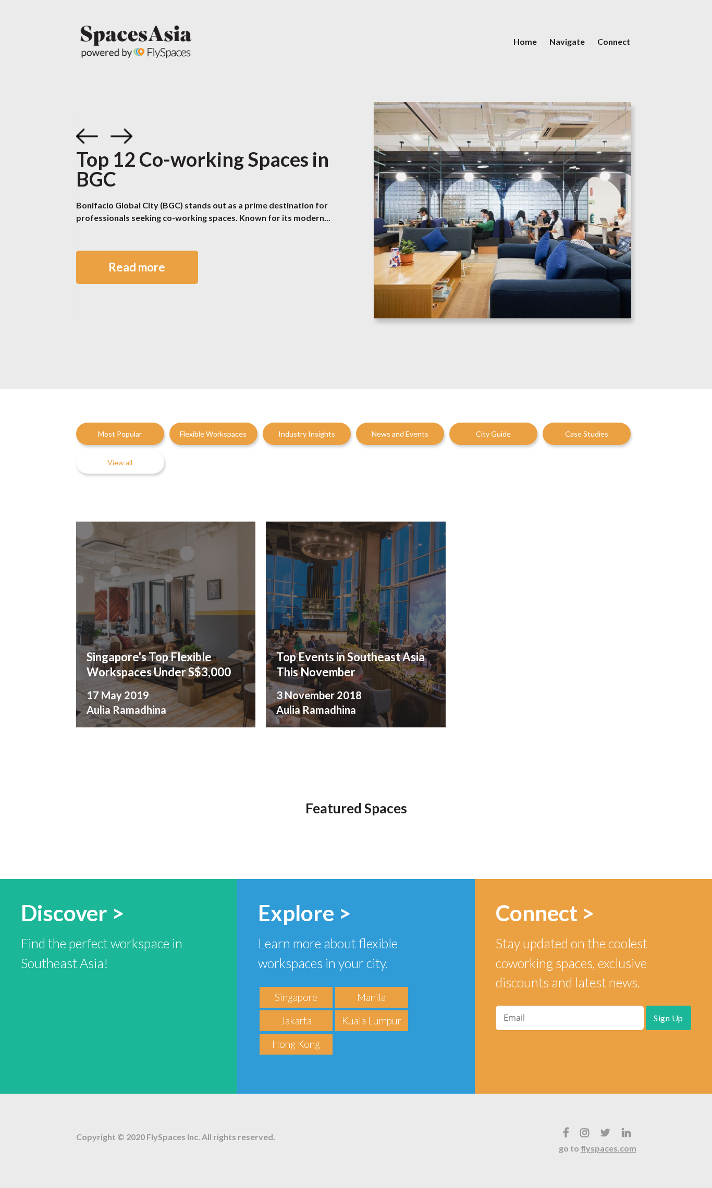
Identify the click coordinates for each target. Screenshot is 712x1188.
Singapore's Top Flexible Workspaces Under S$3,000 (159, 664)
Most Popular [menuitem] (120, 433)
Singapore (296, 997)
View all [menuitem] (119, 462)
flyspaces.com (608, 1148)
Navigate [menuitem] (567, 41)
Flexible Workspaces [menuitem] (213, 433)
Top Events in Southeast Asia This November (350, 664)
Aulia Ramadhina (126, 709)
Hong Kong (296, 1044)
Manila (371, 997)
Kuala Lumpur (371, 1020)
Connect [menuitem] (613, 41)
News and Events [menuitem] (400, 433)
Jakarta (296, 1020)
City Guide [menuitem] (493, 433)
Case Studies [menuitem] (586, 433)
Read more (136, 267)
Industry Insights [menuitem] (306, 433)
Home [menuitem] (525, 41)
